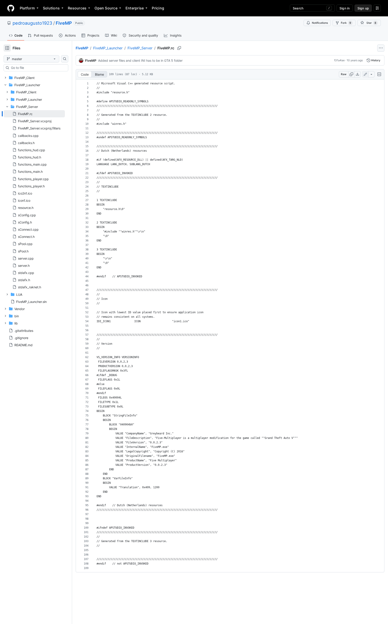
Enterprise (135, 8)
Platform (27, 8)
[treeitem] (34, 113)
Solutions (51, 8)
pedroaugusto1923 (32, 23)
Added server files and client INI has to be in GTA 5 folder (140, 60)
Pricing (158, 8)
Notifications (320, 22)
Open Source (106, 8)
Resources (77, 8)
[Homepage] (10, 8)
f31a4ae (339, 60)
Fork (346, 22)
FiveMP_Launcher (108, 48)
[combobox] (37, 67)
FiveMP (64, 23)
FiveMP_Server (140, 48)
